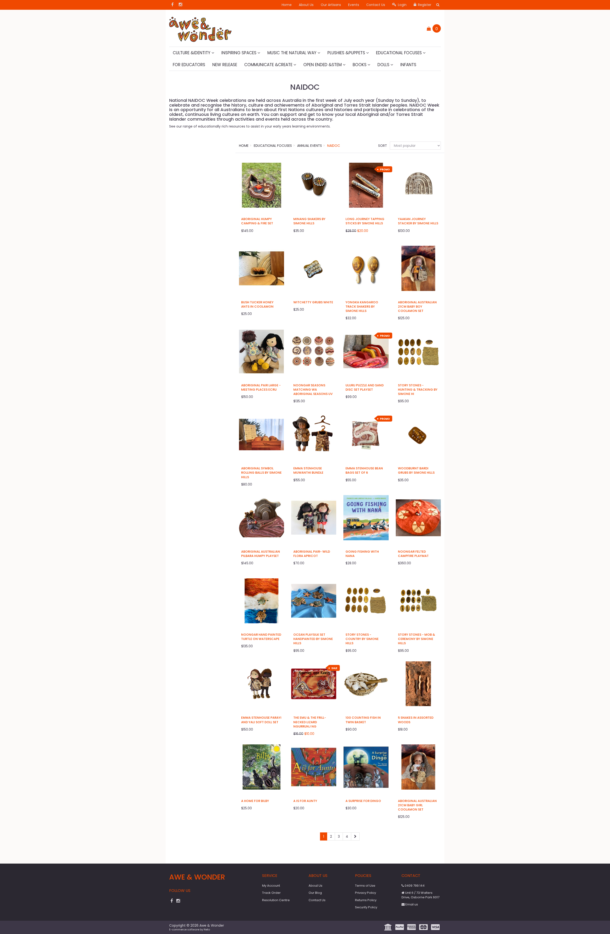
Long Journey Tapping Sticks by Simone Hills (365, 221)
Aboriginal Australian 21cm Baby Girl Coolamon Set (417, 805)
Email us (411, 904)
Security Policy (366, 907)
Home (287, 4)
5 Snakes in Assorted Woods (415, 719)
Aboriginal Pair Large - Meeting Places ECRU (261, 387)
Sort (382, 145)
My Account (271, 885)
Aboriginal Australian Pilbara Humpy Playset (260, 553)
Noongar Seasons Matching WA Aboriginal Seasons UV (313, 389)
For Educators (189, 65)
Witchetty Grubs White (313, 302)
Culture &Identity (192, 53)
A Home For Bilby (255, 801)
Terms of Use (365, 885)
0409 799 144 (414, 885)
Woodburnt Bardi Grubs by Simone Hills (416, 470)
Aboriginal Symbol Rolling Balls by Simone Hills (261, 472)
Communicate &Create (269, 65)
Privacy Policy (365, 892)
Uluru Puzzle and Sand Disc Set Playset (365, 387)
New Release (224, 65)
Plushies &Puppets (346, 53)
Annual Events (309, 145)
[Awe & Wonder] (200, 28)
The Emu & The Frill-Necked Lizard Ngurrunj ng (309, 721)
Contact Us (375, 4)
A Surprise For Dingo (363, 801)
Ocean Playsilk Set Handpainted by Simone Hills (313, 638)
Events (353, 4)
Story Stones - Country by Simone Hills (362, 638)
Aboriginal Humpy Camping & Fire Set (257, 221)
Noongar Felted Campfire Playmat (413, 553)
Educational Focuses (399, 53)
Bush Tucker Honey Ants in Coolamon (257, 304)
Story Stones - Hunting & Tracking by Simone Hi (417, 389)
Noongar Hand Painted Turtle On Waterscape (261, 636)
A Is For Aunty (305, 801)
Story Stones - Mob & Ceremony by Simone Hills (416, 638)
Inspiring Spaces (239, 53)
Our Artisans (331, 4)
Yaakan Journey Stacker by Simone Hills (418, 221)
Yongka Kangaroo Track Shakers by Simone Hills (362, 306)
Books (360, 65)
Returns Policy (365, 900)
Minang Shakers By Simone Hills (309, 221)
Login (402, 4)
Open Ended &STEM (323, 65)
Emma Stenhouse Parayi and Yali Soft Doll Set (261, 719)
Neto (207, 929)
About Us (306, 4)
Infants (408, 65)
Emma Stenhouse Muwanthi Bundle (308, 470)
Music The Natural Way (292, 53)
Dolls (384, 65)
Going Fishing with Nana (362, 553)
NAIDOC (333, 145)
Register (424, 4)
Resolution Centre (276, 900)
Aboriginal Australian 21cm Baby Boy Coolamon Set (417, 306)
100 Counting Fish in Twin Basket (363, 719)
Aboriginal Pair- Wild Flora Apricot (311, 553)
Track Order (271, 892)
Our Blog (315, 892)
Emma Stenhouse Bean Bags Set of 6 (364, 470)
